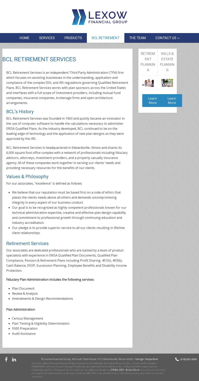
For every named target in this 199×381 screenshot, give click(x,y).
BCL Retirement (106, 38)
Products (73, 38)
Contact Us (165, 38)
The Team (137, 38)
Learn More (152, 100)
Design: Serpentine (146, 359)
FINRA (114, 369)
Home (24, 38)
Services (47, 38)
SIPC (121, 369)
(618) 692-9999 (188, 359)
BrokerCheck (132, 369)
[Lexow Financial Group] (99, 17)
